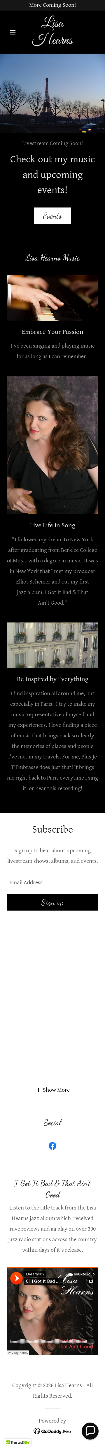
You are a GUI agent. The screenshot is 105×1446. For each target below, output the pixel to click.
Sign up (52, 902)
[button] (14, 32)
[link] (52, 32)
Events (52, 216)
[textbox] (52, 879)
